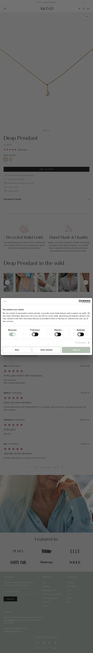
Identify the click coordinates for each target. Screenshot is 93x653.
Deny (17, 350)
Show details (81, 343)
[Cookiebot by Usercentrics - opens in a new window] (80, 301)
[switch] (35, 334)
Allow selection (46, 350)
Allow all (76, 350)
